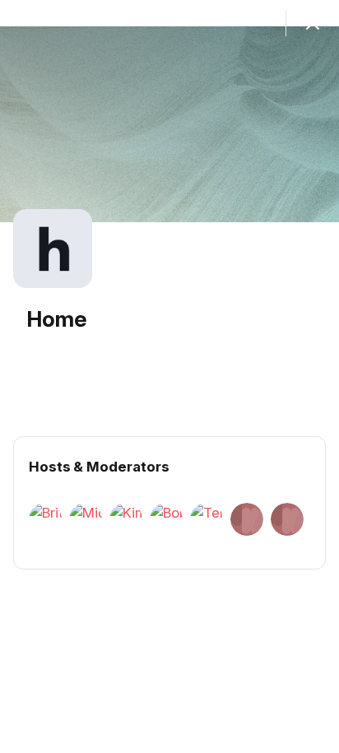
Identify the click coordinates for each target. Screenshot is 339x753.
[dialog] (169, 376)
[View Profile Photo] (52, 248)
